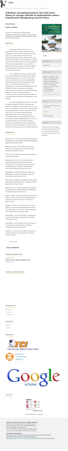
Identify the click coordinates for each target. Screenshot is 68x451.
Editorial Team (9, 262)
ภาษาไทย (7, 328)
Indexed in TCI (9, 258)
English (7, 325)
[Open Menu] (5, 1)
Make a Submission (13, 247)
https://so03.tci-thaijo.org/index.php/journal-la (23, 436)
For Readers (8, 309)
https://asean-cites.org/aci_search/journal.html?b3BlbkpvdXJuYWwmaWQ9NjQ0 (32, 438)
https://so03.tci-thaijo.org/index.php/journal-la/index (21, 430)
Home (7, 8)
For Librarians (9, 314)
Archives (13, 8)
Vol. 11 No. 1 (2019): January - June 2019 (27, 8)
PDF (45, 55)
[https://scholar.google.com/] (34, 388)
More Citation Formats (51, 94)
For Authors (8, 312)
